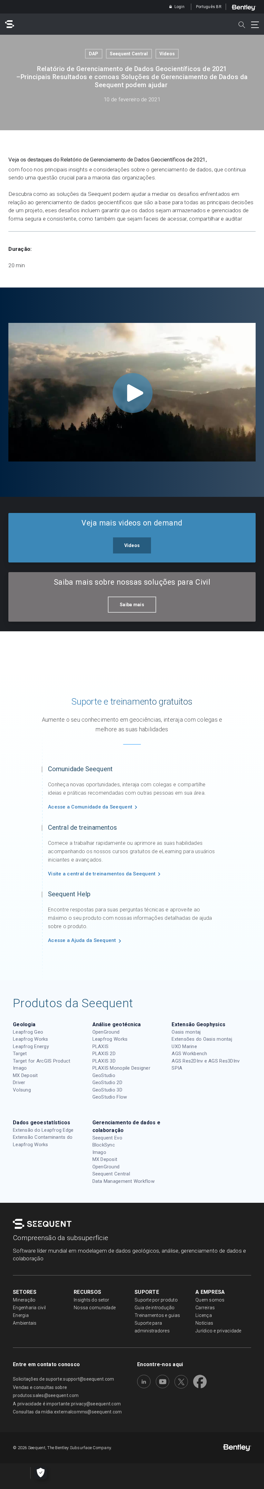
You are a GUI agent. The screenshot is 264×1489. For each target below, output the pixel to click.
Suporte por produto (156, 1299)
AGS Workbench (189, 1053)
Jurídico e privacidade (218, 1330)
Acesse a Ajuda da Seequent (82, 940)
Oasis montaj (186, 1032)
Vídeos (167, 53)
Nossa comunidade (95, 1307)
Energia (21, 1315)
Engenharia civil (29, 1307)
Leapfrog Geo (28, 1032)
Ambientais (25, 1323)
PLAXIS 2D (104, 1053)
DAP (94, 53)
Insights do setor (91, 1299)
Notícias (204, 1323)
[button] (132, 545)
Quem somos (210, 1299)
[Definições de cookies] (40, 1472)
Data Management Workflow (123, 1181)
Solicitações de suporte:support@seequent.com (63, 1379)
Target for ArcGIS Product (42, 1061)
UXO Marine (184, 1046)
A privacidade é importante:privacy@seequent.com (67, 1403)
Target (20, 1053)
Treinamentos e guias (157, 1315)
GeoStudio (103, 1075)
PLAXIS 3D (104, 1061)
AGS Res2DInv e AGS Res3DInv (206, 1061)
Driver (19, 1082)
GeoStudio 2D (107, 1082)
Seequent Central (129, 53)
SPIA (177, 1068)
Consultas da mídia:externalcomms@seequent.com (67, 1411)
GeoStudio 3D (107, 1090)
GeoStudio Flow (109, 1097)
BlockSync (103, 1145)
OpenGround (106, 1032)
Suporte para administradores (152, 1326)
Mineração (24, 1299)
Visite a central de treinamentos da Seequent (102, 874)
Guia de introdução (155, 1307)
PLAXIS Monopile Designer (121, 1068)
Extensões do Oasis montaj (202, 1039)
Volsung (22, 1090)
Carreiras (205, 1307)
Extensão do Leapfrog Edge (43, 1130)
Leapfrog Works (30, 1039)
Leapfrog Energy (31, 1046)
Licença (203, 1315)
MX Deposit (25, 1075)
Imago (20, 1068)
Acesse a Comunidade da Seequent (90, 807)
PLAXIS (100, 1046)
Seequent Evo (107, 1138)
